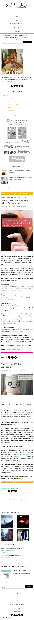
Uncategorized (7, 110)
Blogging (5, 95)
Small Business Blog (17, 24)
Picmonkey (11, 306)
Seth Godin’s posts (5, 288)
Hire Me (17, 27)
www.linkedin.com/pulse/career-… (7, 550)
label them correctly (9, 298)
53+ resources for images (8, 300)
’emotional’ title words (17, 331)
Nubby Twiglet (26, 454)
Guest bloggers (8, 98)
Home (17, 12)
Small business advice (10, 101)
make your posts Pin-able (24, 296)
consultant (10, 468)
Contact (17, 31)
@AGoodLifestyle (4, 555)
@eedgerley (3, 560)
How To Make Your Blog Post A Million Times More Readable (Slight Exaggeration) (15, 200)
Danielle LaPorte (18, 456)
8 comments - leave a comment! (10, 488)
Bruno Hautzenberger (11, 349)
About (17, 16)
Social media (6, 107)
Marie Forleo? (5, 456)
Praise (17, 20)
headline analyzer (19, 329)
